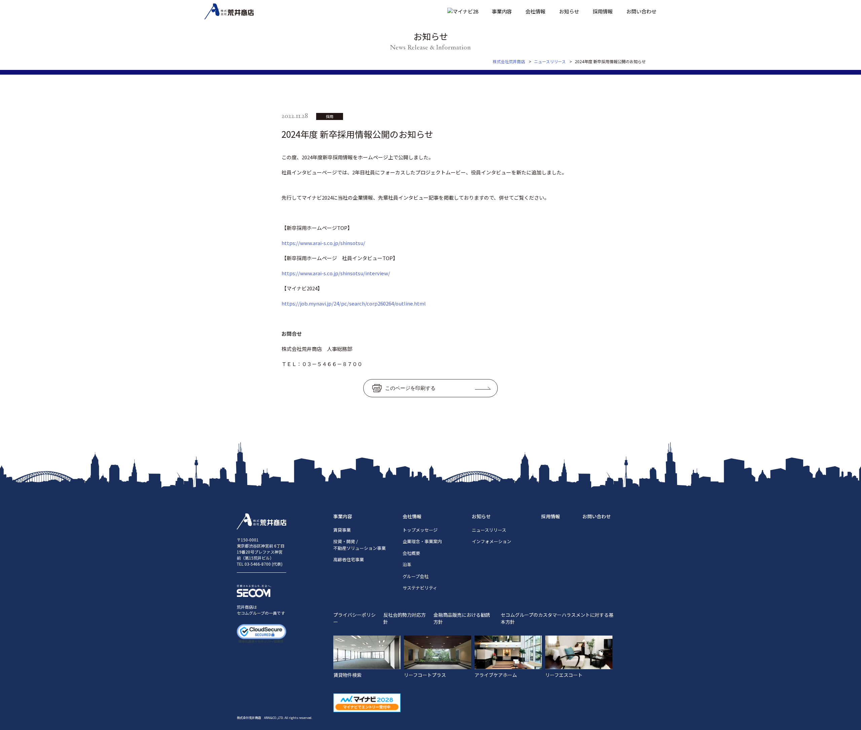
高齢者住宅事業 (348, 559)
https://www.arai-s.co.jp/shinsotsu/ (323, 242)
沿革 (407, 564)
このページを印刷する (410, 388)
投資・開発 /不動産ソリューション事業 (359, 544)
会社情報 (535, 11)
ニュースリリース (489, 530)
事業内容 (502, 11)
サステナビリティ (420, 587)
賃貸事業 (342, 530)
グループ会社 (415, 576)
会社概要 (411, 553)
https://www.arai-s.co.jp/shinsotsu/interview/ (336, 273)
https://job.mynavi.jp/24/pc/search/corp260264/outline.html (354, 303)
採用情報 (603, 11)
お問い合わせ (641, 11)
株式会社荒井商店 (509, 61)
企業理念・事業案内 (422, 541)
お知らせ (569, 11)
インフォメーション (491, 541)
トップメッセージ (420, 530)
